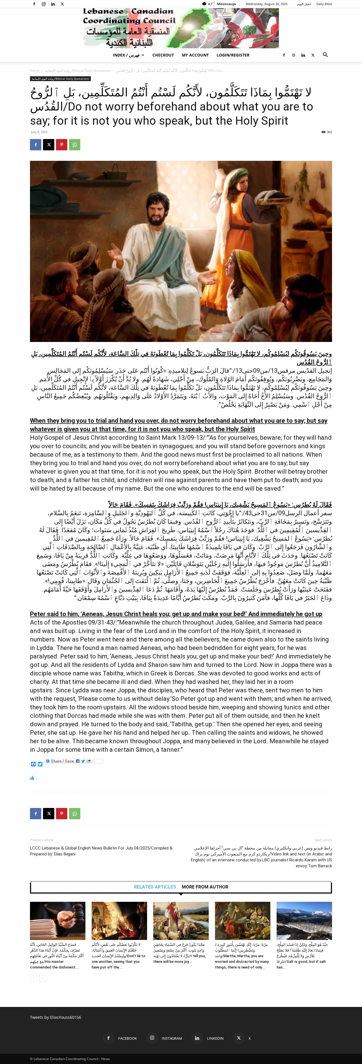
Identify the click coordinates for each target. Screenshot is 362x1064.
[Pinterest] (61, 144)
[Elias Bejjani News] (181, 28)
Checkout (163, 55)
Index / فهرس (126, 55)
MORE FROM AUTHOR (205, 887)
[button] (325, 55)
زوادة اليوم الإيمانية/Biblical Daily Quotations (78, 70)
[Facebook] (34, 4)
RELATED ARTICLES (155, 887)
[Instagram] (43, 4)
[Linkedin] (53, 4)
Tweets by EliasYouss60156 (55, 1017)
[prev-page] (33, 978)
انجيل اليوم (304, 4)
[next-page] (42, 978)
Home (35, 70)
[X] (62, 4)
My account (195, 55)
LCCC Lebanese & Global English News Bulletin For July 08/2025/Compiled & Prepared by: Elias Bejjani (101, 851)
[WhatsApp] (74, 144)
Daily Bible (324, 4)
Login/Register (233, 55)
